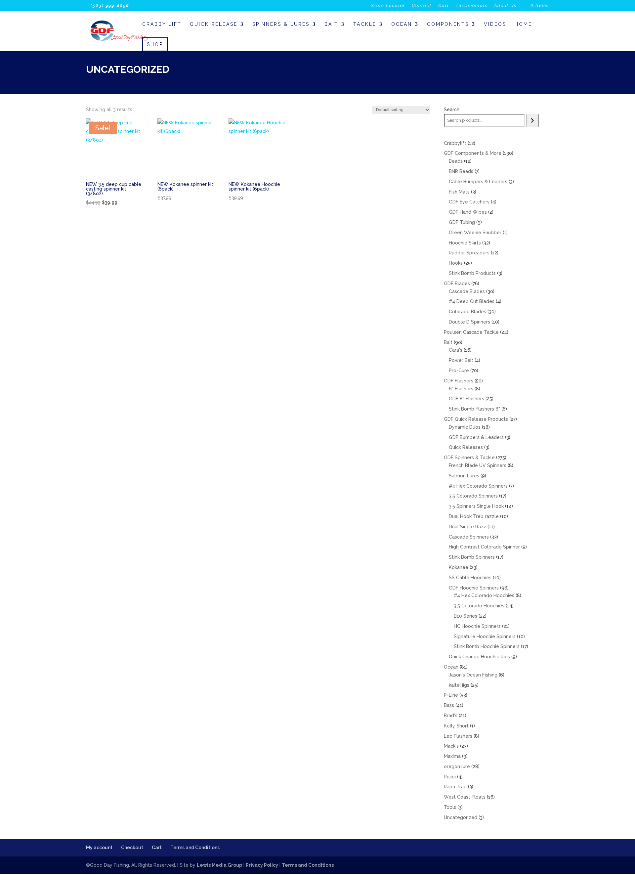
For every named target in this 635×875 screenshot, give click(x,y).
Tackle (364, 24)
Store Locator (388, 5)
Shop (155, 44)
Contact (422, 5)
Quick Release (213, 24)
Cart (443, 5)
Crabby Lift (162, 24)
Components (448, 24)
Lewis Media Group (219, 865)
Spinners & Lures (281, 24)
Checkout (132, 847)
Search (451, 109)
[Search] (533, 120)
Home (523, 24)
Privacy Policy (262, 865)
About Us (505, 5)
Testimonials (471, 5)
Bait (331, 24)
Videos (495, 24)
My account (99, 847)
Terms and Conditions (195, 847)
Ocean (401, 24)
